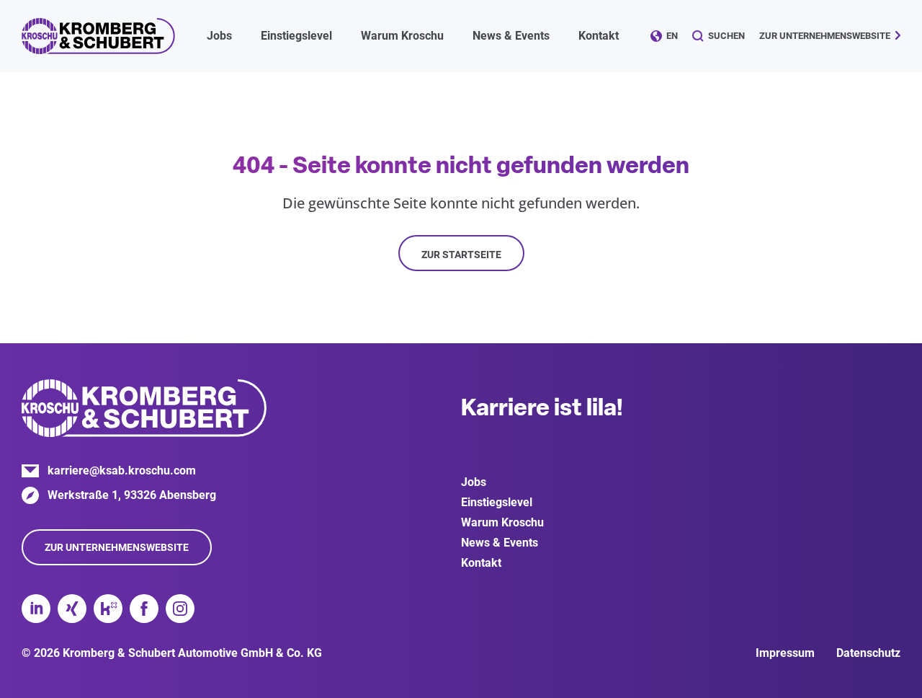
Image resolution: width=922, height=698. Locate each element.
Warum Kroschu (502, 522)
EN (672, 35)
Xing (72, 608)
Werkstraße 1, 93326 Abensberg (132, 495)
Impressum (785, 653)
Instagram (180, 608)
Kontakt (598, 36)
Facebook (144, 608)
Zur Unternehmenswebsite (824, 35)
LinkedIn (36, 608)
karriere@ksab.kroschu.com (122, 470)
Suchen (726, 35)
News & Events (499, 542)
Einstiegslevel (496, 502)
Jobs (473, 482)
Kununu (108, 608)
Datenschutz (868, 653)
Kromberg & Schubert (98, 36)
